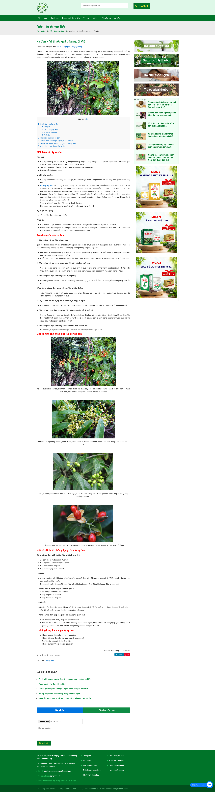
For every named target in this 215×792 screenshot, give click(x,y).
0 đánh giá (54, 655)
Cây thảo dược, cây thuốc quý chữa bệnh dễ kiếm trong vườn (64, 698)
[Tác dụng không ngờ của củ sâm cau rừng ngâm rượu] (141, 147)
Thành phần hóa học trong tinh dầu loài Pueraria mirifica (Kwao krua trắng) (162, 104)
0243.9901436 (55, 776)
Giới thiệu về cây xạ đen (48, 124)
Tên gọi (45, 127)
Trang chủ (87, 756)
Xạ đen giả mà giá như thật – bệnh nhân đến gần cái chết (63, 689)
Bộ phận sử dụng (49, 132)
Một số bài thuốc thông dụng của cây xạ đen (57, 143)
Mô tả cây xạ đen (49, 130)
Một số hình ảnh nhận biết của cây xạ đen (55, 141)
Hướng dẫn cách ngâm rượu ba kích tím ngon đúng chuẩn (162, 114)
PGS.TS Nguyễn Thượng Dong (69, 47)
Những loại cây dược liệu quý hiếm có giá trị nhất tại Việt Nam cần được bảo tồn (161, 157)
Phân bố (45, 135)
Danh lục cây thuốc (117, 760)
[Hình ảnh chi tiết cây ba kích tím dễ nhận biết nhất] (141, 126)
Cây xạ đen (49, 660)
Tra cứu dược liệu (44, 7)
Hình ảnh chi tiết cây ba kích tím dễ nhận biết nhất (161, 124)
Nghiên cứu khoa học (92, 770)
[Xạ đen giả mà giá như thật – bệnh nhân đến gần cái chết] (141, 137)
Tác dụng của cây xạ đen (49, 138)
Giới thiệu (87, 760)
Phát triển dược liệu (91, 775)
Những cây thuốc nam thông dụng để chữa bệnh (59, 694)
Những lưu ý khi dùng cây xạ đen (52, 146)
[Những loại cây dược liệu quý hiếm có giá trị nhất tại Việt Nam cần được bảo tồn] (141, 158)
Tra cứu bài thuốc (116, 770)
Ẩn (87, 119)
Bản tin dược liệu (51, 26)
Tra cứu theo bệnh (116, 765)
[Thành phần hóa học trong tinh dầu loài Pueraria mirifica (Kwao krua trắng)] (141, 105)
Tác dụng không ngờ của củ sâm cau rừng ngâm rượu (161, 145)
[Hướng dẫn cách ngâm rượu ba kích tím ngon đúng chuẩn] (141, 116)
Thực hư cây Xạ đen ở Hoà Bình (52, 684)
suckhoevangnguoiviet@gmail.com (58, 771)
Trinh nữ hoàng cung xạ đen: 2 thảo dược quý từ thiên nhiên (64, 679)
